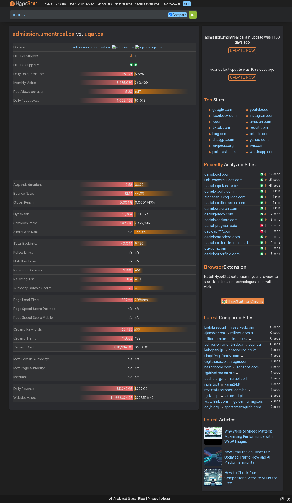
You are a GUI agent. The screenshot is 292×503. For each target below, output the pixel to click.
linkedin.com (259, 134)
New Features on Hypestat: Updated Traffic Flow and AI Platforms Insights (247, 457)
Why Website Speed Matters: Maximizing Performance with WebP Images (248, 436)
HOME (48, 3)
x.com (217, 121)
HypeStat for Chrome (246, 301)
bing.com (219, 134)
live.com (256, 145)
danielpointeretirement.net (226, 243)
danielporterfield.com (222, 254)
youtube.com (260, 109)
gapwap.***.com (217, 231)
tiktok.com (221, 127)
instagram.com (262, 115)
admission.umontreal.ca (92, 47)
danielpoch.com (217, 174)
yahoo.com (259, 139)
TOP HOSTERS (104, 3)
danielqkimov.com (218, 214)
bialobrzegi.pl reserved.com (229, 327)
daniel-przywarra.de (220, 225)
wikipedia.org (223, 145)
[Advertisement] (104, 144)
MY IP (187, 3)
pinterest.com (224, 152)
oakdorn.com (215, 248)
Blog (141, 499)
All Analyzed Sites (122, 499)
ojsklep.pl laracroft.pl (223, 396)
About (165, 499)
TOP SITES (60, 3)
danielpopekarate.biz (221, 186)
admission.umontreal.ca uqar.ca (232, 344)
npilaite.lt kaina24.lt (222, 384)
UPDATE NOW (242, 50)
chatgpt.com (223, 139)
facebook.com (224, 115)
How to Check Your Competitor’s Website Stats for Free (250, 478)
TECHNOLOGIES (171, 3)
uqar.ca (156, 47)
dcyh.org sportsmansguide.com (232, 407)
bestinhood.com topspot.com (231, 367)
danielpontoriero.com (222, 237)
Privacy (153, 499)
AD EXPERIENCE (123, 3)
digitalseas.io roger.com (226, 361)
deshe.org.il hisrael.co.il (225, 378)
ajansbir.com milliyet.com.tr (228, 333)
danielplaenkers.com (220, 220)
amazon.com (260, 121)
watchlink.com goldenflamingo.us (233, 401)
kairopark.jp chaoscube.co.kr (230, 350)
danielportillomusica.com (224, 203)
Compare (179, 15)
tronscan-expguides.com (224, 197)
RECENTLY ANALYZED (81, 3)
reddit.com (259, 127)
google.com (222, 109)
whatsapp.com (262, 152)
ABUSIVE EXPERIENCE (147, 3)
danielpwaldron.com (220, 208)
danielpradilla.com (219, 191)
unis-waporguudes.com (223, 180)
